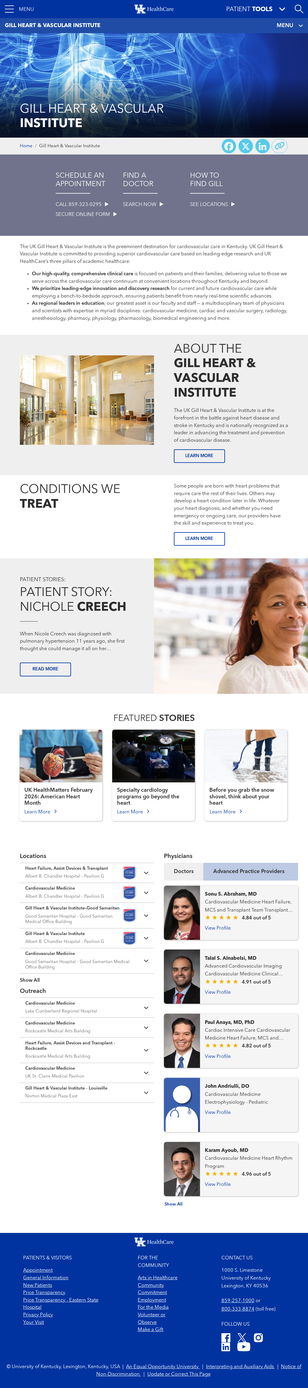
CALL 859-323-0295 (79, 204)
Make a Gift (150, 1329)
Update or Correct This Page (179, 1374)
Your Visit (33, 1322)
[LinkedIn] (225, 1348)
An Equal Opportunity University (163, 1367)
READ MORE (45, 669)
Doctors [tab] (184, 871)
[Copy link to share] (280, 146)
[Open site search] (299, 9)
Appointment (38, 1270)
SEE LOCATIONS (209, 204)
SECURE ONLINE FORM (83, 214)
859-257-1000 (237, 1301)
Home (26, 146)
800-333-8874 (237, 1309)
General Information (46, 1278)
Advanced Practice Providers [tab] (249, 871)
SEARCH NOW (140, 204)
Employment (152, 1300)
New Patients (37, 1285)
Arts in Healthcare (157, 1278)
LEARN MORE (199, 456)
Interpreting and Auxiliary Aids (240, 1367)
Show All (174, 1204)
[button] (19, 9)
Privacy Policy (38, 1315)
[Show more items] (87, 976)
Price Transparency (44, 1292)
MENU (285, 25)
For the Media (153, 1307)
